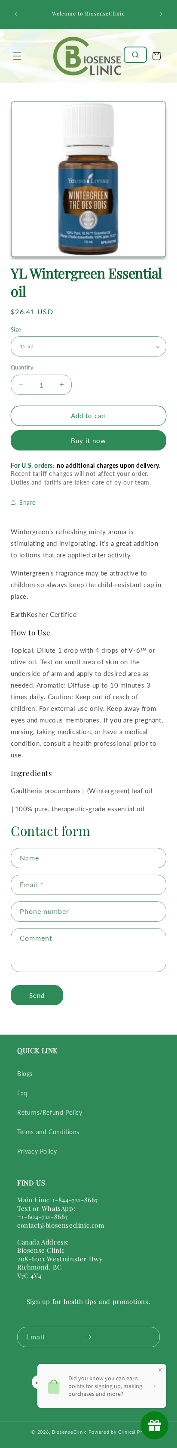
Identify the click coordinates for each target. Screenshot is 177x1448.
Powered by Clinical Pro (117, 1432)
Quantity (22, 367)
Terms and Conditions (48, 1131)
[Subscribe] (88, 1337)
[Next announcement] (161, 14)
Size (16, 329)
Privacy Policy (37, 1151)
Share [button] (27, 502)
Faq (22, 1093)
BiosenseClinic (69, 1432)
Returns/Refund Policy (49, 1112)
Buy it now (88, 440)
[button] (17, 56)
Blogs (25, 1073)
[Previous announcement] (15, 14)
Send (37, 995)
